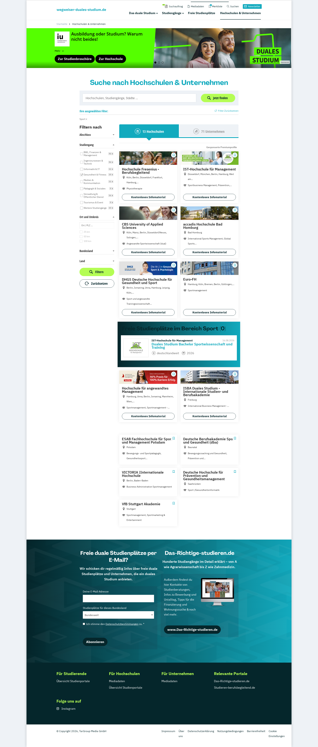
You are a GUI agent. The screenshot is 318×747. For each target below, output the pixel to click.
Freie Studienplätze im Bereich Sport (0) (174, 328)
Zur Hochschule (111, 59)
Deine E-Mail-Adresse (96, 591)
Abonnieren (95, 642)
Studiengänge (171, 13)
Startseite (61, 24)
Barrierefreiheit (256, 731)
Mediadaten (117, 681)
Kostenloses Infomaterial (148, 197)
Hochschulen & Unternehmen (240, 13)
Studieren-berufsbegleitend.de (234, 687)
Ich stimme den (115, 624)
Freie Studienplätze (201, 13)
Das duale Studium (142, 13)
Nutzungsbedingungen (230, 731)
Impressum (168, 731)
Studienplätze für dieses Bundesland (104, 608)
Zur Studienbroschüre (75, 59)
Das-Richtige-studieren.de (231, 681)
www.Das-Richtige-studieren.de (192, 629)
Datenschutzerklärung (201, 731)
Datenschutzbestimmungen (122, 624)
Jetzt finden (220, 98)
